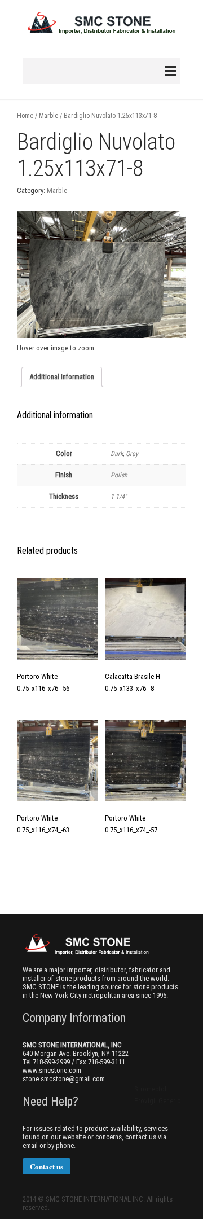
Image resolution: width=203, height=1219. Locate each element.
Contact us (46, 1166)
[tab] (61, 377)
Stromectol (150, 1089)
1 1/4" (119, 497)
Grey (132, 454)
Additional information (61, 376)
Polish (119, 475)
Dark (117, 454)
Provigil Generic (157, 1101)
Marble (48, 116)
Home (25, 116)
